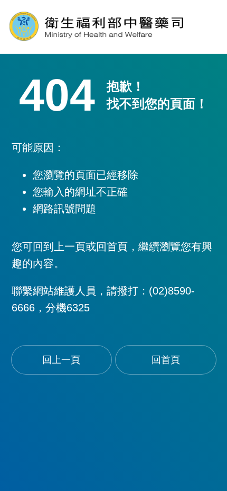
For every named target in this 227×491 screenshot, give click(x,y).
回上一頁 (61, 360)
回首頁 (166, 360)
